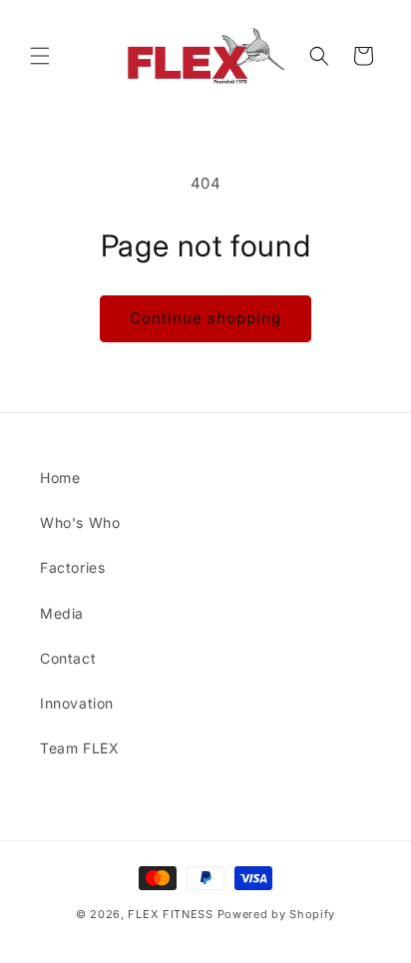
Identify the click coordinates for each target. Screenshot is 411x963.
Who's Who (80, 522)
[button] (40, 56)
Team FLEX (79, 747)
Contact (68, 658)
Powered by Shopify (276, 914)
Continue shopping (205, 317)
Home (60, 477)
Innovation (77, 703)
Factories (72, 567)
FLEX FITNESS (170, 914)
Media (62, 613)
